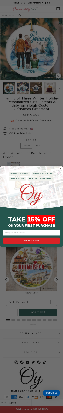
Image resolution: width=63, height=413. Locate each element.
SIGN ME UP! (31, 241)
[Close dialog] (60, 168)
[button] (51, 393)
